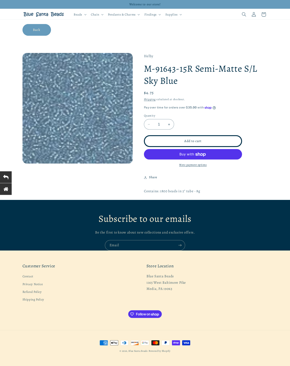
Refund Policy (32, 292)
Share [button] (153, 177)
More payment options (193, 165)
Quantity (149, 116)
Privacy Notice (33, 284)
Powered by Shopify (159, 351)
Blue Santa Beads (138, 351)
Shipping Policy (33, 300)
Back (36, 29)
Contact (28, 276)
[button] (79, 14)
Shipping (150, 99)
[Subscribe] (180, 245)
